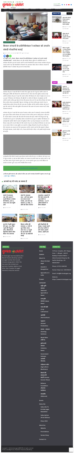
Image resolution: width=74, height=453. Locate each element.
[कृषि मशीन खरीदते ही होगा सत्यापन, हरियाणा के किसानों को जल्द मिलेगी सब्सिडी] (56, 23)
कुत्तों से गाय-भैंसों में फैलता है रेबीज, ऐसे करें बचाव (66, 133)
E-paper (26, 8)
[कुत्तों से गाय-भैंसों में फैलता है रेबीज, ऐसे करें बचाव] (56, 136)
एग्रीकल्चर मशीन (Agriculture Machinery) (45, 367)
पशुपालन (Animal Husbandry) (44, 323)
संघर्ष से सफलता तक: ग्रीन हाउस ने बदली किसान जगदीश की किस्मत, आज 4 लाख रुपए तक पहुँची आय (9, 200)
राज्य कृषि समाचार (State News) (9, 42)
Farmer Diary (45, 435)
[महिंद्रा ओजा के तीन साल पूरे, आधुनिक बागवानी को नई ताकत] (56, 38)
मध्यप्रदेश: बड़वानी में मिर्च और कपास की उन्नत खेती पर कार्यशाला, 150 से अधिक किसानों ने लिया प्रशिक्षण (44, 200)
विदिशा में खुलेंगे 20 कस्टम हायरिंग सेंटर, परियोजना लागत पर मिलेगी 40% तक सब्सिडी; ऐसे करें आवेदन (67, 52)
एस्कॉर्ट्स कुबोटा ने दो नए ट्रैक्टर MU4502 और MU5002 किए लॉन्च (66, 69)
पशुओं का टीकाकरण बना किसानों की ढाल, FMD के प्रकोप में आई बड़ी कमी (66, 90)
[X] (7, 56)
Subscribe (48, 8)
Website (43, 428)
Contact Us (7, 11)
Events (42, 8)
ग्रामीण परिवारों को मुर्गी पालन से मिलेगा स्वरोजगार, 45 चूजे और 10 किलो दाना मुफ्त (67, 106)
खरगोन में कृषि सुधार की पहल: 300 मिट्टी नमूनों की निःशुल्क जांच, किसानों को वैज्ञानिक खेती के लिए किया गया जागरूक (9, 229)
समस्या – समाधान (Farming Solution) (45, 331)
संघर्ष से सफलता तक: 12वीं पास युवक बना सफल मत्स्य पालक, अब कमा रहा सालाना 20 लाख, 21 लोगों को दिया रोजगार (27, 201)
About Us (18, 8)
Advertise (58, 8)
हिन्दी (59, 4)
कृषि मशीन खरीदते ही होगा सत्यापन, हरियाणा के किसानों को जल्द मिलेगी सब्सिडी (67, 21)
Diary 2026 (44, 421)
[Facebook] (4, 56)
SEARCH (11, 8)
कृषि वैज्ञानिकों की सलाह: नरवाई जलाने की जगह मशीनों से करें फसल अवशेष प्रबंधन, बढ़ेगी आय (44, 228)
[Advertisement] (27, 80)
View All (69, 13)
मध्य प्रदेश (20, 53)
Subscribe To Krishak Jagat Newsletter (45, 409)
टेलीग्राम (13, 176)
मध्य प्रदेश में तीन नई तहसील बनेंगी (29, 168)
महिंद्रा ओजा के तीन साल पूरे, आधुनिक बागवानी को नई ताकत (66, 36)
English (55, 4)
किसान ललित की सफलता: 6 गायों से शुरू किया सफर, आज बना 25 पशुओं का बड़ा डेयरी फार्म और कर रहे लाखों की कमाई (27, 230)
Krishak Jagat (26, 53)
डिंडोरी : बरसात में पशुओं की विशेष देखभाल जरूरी (66, 120)
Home (5, 8)
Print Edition (45, 432)
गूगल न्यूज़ (7, 176)
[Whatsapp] (10, 56)
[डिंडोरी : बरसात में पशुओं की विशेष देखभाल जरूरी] (56, 123)
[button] (21, 8)
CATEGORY (33, 8)
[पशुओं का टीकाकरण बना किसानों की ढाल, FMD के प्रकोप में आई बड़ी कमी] (56, 92)
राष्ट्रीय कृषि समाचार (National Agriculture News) (44, 290)
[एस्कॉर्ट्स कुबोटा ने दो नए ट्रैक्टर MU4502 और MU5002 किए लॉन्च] (56, 71)
